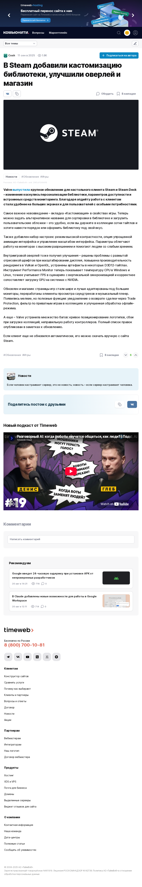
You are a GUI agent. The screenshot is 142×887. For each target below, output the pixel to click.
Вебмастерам (12, 738)
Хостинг (9, 775)
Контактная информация (18, 824)
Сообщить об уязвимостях (20, 849)
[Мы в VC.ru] (47, 657)
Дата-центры (12, 837)
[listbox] (20, 43)
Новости (11, 176)
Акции (7, 719)
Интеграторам (12, 744)
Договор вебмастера (17, 756)
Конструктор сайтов (16, 676)
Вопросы (38, 32)
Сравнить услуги (14, 682)
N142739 (87, 870)
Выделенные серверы (17, 800)
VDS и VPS (10, 781)
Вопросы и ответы (15, 701)
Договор (9, 707)
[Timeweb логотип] (71, 630)
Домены (9, 794)
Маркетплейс (58, 32)
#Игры (44, 176)
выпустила (21, 189)
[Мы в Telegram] (8, 657)
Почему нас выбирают (17, 688)
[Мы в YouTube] (27, 657)
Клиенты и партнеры (16, 694)
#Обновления (30, 176)
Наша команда (12, 831)
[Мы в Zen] (56, 657)
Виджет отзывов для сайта (20, 806)
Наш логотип (11, 750)
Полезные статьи (14, 843)
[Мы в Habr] (37, 657)
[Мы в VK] (18, 657)
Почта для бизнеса (15, 787)
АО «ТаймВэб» (25, 867)
